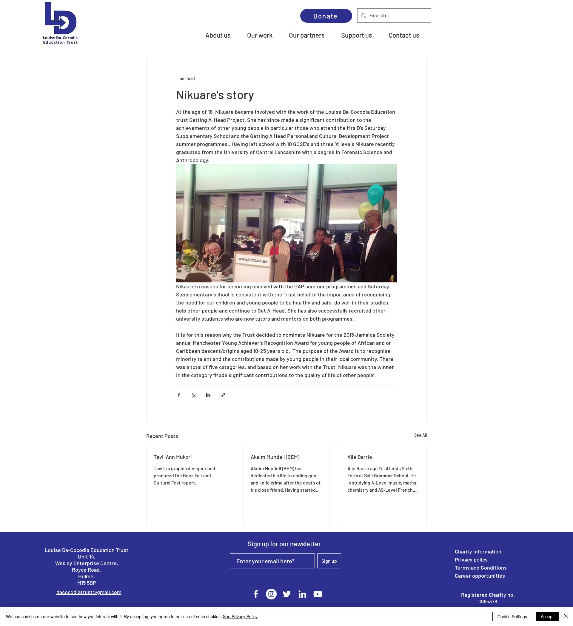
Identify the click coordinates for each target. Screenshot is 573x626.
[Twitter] (286, 594)
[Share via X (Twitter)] (193, 395)
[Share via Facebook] (179, 395)
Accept (547, 616)
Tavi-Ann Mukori (173, 456)
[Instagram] (271, 594)
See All (420, 435)
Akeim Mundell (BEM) (275, 456)
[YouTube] (317, 594)
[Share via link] (223, 395)
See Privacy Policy (240, 616)
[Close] (565, 616)
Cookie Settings (512, 616)
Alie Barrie (359, 456)
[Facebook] (255, 594)
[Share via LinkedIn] (208, 395)
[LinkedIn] (302, 594)
